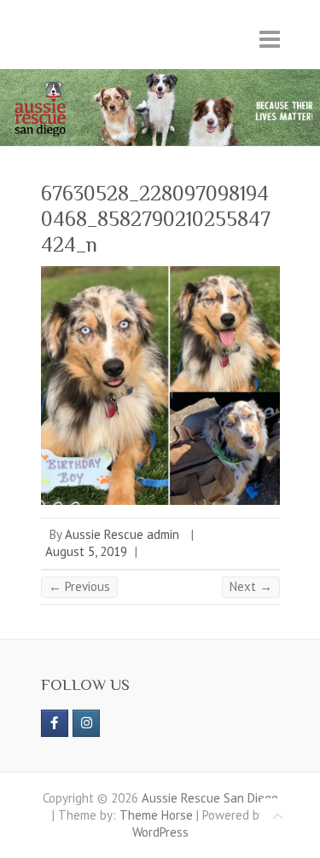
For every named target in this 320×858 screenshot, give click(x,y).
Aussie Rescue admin (122, 534)
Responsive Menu (269, 39)
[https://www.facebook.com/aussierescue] (54, 723)
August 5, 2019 (86, 551)
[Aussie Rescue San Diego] (160, 77)
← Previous (79, 586)
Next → (251, 586)
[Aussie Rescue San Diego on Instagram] (86, 723)
